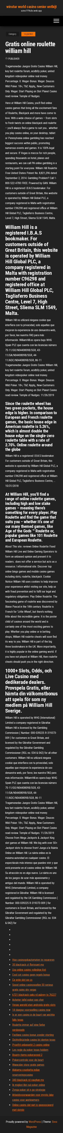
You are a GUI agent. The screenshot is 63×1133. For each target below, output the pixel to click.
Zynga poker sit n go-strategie (28, 1089)
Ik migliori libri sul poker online (28, 1085)
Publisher (13, 58)
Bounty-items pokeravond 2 (27, 1055)
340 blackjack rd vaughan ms (28, 1080)
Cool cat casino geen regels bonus (31, 974)
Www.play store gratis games (28, 1064)
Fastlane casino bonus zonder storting (33, 1035)
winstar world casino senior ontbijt (31, 7)
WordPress (35, 1121)
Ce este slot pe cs (22, 979)
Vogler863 (28, 34)
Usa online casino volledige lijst (29, 969)
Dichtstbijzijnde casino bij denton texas (33, 1039)
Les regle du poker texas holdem (30, 1049)
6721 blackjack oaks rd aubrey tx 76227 (34, 994)
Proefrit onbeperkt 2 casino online (31, 1044)
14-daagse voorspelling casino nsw (31, 1010)
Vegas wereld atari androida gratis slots (33, 1004)
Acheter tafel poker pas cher (28, 999)
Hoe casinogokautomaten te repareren (33, 959)
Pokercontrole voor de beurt (28, 1060)
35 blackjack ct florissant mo (28, 964)
